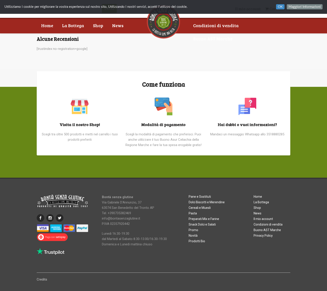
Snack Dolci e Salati (202, 224)
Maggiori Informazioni (305, 6)
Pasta (193, 213)
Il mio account (263, 219)
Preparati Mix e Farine (204, 219)
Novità (193, 235)
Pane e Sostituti (200, 196)
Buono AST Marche (212, 38)
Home (47, 25)
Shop (98, 25)
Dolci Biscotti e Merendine (207, 202)
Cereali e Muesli (200, 208)
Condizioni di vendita (216, 25)
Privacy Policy (263, 235)
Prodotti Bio (197, 241)
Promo (193, 230)
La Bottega (73, 25)
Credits (42, 279)
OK (280, 6)
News (117, 25)
